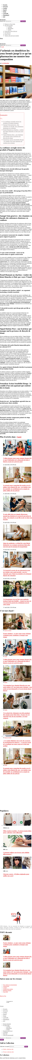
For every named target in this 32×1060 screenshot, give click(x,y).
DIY (4, 17)
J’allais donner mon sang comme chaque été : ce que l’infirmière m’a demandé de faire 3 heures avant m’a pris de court (17, 459)
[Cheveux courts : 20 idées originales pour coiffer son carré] (17, 863)
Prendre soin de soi (11, 31)
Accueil (5, 5)
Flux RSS (5, 992)
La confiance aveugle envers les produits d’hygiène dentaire (12, 122)
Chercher (23, 21)
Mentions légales (7, 990)
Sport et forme (7, 630)
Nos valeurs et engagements (10, 984)
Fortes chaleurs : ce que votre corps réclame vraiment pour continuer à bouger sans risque (17, 635)
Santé (5, 10)
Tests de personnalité (12, 35)
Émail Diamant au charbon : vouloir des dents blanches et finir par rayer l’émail (13, 131)
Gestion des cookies (8, 989)
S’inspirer (8, 32)
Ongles (9, 29)
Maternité (6, 15)
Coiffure (5, 13)
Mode (4, 12)
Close (2, 1039)
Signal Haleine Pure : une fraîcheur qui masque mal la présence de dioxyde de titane (13, 136)
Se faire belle (9, 25)
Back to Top (3, 996)
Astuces (5, 6)
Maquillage (10, 28)
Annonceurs (6, 986)
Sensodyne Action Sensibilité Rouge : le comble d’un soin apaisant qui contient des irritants (13, 141)
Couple (5, 8)
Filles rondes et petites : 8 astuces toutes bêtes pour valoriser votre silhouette (17, 831)
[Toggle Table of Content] (1, 118)
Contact (5, 987)
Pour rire (7, 34)
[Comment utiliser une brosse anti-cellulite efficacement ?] (17, 841)
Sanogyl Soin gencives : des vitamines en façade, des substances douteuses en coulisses (13, 126)
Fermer (1, 1006)
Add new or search (5, 1046)
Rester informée (10, 24)
